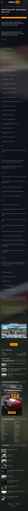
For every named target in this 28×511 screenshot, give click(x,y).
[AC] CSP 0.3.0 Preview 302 (12, 486)
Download (13, 344)
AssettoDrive (3, 438)
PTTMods (3, 439)
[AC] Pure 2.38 (10, 475)
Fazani (2, 435)
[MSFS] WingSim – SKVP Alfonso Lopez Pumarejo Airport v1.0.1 (16, 375)
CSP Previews (16, 421)
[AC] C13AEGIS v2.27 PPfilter (12, 496)
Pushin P (3, 430)
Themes (16, 505)
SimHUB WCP (16, 426)
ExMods (2, 424)
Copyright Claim (12, 503)
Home (2, 6)
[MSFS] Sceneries (7, 6)
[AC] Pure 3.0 (9, 459)
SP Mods (2, 432)
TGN (2, 441)
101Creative (16, 441)
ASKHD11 (16, 432)
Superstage (16, 435)
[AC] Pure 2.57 (10, 465)
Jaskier (2, 429)
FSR (2, 423)
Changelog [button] (3, 39)
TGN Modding (16, 430)
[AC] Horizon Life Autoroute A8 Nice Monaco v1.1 (16, 491)
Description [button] (3, 257)
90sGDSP (3, 426)
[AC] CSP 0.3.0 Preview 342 (12, 449)
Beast (15, 429)
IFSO (2, 436)
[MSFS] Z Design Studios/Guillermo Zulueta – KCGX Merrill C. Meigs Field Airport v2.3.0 (16, 369)
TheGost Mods (17, 433)
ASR (15, 436)
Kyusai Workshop (4, 433)
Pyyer (2, 427)
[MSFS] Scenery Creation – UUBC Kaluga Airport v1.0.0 (16, 364)
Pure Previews (4, 421)
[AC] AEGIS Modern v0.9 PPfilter (13, 480)
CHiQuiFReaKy (17, 427)
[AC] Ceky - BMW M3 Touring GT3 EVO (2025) (15, 470)
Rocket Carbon (17, 439)
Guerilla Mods (16, 424)
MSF (15, 423)
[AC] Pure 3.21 (10, 454)
